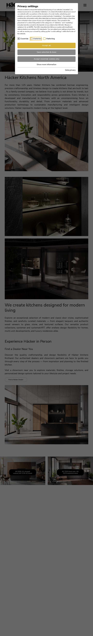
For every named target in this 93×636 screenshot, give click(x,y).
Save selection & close (46, 52)
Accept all (46, 45)
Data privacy (70, 70)
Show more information (46, 64)
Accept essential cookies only (46, 59)
